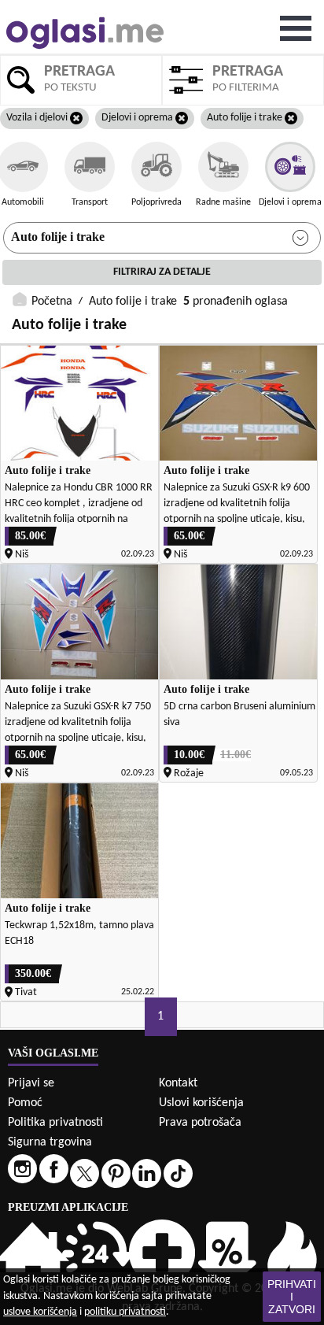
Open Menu (295, 28)
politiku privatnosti (125, 1312)
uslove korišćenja (40, 1312)
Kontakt (178, 1083)
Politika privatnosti (55, 1122)
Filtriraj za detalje (162, 272)
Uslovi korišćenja (201, 1103)
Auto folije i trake (58, 236)
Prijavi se (31, 1083)
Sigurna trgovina (50, 1142)
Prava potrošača (200, 1122)
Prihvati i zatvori (291, 1297)
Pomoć (25, 1103)
